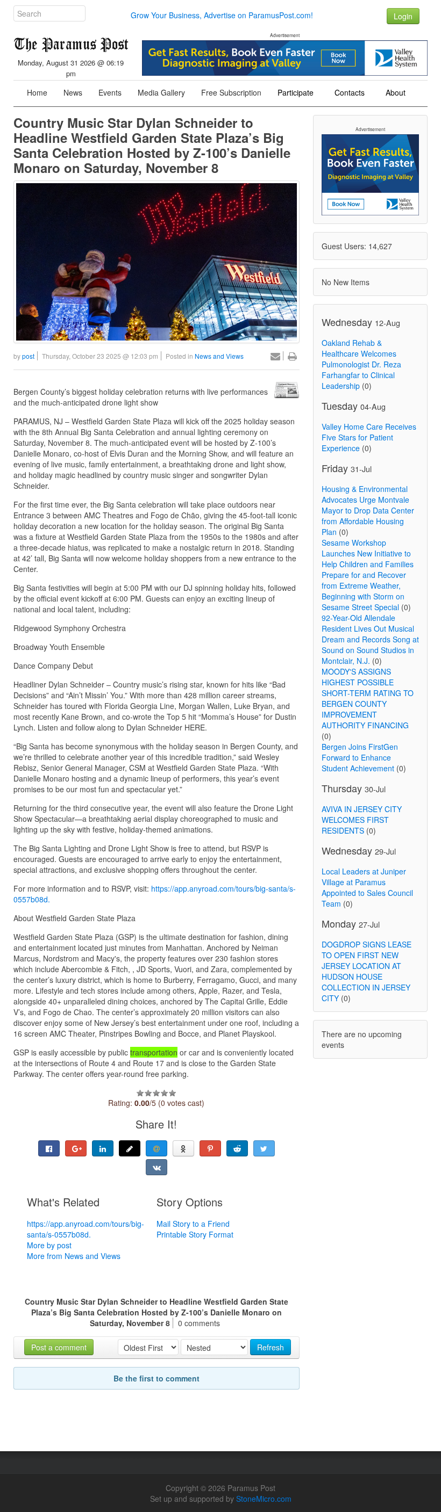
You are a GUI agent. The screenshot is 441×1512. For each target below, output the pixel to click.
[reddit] (237, 1148)
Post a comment (59, 1347)
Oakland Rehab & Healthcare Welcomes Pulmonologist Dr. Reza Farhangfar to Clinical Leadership (361, 364)
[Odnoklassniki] (183, 1148)
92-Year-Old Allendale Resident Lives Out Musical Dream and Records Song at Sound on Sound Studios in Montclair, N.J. (370, 639)
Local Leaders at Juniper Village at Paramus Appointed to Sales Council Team (367, 887)
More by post (49, 1245)
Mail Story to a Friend (193, 1223)
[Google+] (76, 1148)
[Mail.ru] (156, 1148)
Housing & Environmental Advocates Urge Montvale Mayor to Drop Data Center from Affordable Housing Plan (368, 510)
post (28, 355)
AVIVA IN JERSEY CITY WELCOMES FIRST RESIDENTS (362, 820)
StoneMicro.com (263, 1498)
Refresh (270, 1347)
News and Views (219, 355)
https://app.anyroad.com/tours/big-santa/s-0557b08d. (85, 1229)
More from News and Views (73, 1255)
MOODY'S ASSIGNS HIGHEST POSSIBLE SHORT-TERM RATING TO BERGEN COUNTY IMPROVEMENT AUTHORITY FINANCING (368, 698)
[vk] (156, 1167)
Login (403, 16)
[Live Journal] (129, 1148)
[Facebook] (49, 1148)
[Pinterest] (210, 1148)
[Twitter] (264, 1148)
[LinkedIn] (102, 1148)
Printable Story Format (195, 1234)
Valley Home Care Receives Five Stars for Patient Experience (369, 437)
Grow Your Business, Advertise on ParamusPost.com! (222, 15)
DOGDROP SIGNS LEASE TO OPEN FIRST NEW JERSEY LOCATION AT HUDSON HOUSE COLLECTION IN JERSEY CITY (366, 971)
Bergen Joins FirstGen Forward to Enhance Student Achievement (360, 757)
